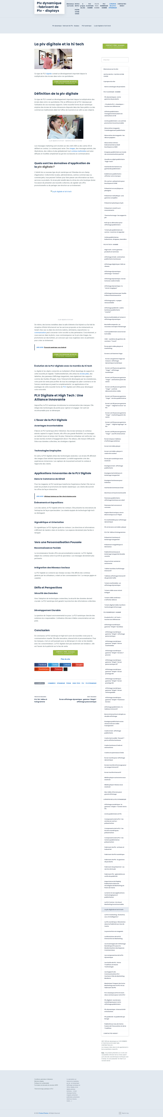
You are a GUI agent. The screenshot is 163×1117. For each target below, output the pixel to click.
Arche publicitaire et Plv (113, 814)
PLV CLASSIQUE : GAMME (89, 6)
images (72, 148)
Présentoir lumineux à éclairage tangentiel (112, 538)
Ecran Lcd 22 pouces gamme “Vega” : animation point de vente (115, 380)
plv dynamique (91, 683)
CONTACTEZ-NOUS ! (122, 5)
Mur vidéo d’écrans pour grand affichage (113, 793)
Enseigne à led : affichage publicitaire (113, 467)
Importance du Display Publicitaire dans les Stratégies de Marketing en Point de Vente (114, 884)
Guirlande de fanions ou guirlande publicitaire (113, 168)
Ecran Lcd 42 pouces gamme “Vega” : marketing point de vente (115, 415)
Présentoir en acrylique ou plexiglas (113, 189)
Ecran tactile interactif (112, 772)
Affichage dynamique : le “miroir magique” (113, 287)
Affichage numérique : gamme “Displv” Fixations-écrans (115, 700)
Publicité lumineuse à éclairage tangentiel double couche (114, 554)
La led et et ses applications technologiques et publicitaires (114, 895)
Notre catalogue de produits (114, 87)
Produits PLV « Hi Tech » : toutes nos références (113, 618)
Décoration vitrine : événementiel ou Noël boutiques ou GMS (112, 145)
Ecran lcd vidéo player (112, 446)
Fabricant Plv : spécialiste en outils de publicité (114, 875)
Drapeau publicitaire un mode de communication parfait (115, 153)
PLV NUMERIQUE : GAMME (104, 6)
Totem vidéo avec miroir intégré (113, 591)
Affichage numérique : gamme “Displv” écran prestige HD (113, 671)
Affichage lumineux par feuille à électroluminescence (115, 294)
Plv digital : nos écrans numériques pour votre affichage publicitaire (112, 1002)
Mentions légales (39, 1081)
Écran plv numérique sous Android (113, 460)
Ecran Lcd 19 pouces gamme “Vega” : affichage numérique (115, 370)
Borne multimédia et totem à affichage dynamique (114, 318)
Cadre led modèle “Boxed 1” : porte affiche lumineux (114, 739)
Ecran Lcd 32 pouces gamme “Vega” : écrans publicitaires (115, 397)
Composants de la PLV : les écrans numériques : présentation (113, 830)
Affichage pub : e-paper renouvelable (113, 302)
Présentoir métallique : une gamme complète (114, 197)
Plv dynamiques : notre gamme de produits (112, 98)
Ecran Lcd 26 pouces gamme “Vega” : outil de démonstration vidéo (115, 389)
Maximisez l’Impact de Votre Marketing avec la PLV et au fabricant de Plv (114, 985)
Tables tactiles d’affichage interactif (114, 570)
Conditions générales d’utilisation (43, 1079)
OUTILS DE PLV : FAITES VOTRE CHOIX (77, 9)
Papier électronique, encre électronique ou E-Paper (113, 514)
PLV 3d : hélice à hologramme (114, 532)
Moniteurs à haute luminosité (115, 493)
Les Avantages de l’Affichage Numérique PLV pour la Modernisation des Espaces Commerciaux (115, 947)
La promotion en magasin (113, 931)
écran (68, 683)
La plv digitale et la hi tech (113, 910)
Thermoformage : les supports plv (115, 216)
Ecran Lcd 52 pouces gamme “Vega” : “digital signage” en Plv (115, 424)
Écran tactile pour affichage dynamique (114, 759)
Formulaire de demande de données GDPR (46, 1085)
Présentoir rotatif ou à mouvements (112, 209)
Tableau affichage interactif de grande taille (114, 577)
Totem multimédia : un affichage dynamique (112, 584)
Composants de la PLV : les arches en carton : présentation (113, 821)
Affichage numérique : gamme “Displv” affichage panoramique (115, 634)
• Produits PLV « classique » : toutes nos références (114, 105)
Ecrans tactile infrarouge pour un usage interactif (115, 766)
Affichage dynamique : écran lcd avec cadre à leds (115, 280)
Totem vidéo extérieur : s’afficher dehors (112, 599)
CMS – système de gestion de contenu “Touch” (114, 340)
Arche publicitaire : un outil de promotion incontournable (115, 122)
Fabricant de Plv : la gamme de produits (114, 861)
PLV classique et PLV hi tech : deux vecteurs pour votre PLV (114, 994)
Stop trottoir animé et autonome (112, 562)
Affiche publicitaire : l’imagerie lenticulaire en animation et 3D (113, 114)
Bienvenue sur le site (70, 5)
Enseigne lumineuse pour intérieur (113, 481)
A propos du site (82, 6)
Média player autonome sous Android (115, 779)
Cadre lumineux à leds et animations (113, 746)
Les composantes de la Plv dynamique (113, 956)
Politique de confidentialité (41, 1083)
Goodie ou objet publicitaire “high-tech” (114, 160)
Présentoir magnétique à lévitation (113, 546)
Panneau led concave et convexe (113, 506)
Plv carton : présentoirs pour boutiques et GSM (114, 182)
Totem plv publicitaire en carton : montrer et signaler (114, 231)
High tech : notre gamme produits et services (113, 251)
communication (40, 333)
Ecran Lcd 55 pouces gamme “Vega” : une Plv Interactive (115, 433)
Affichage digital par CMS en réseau (114, 265)
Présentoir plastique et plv (113, 203)
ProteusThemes (43, 1113)
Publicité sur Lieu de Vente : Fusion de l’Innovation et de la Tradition (115, 1026)
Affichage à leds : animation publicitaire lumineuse (114, 258)
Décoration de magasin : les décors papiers (114, 136)
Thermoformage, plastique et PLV (43, 1089)
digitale (49, 74)
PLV (64, 387)
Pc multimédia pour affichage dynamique (115, 521)
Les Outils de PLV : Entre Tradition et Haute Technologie (112, 965)
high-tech (76, 683)
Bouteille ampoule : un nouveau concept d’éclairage (115, 326)
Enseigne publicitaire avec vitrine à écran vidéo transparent (114, 724)
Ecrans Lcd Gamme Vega (113, 354)
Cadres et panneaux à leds (114, 753)
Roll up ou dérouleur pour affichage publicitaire (113, 224)
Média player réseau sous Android (113, 786)
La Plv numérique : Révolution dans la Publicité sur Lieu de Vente (114, 924)
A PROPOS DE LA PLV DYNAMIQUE (113, 6)
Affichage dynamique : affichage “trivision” (112, 273)
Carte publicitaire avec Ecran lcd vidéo (115, 333)
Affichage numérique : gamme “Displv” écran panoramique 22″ (113, 662)
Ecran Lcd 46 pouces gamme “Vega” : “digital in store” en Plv (115, 406)
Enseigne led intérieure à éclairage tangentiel (113, 474)
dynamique (61, 683)
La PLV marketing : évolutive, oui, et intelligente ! (114, 916)
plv (83, 683)
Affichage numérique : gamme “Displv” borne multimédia (113, 643)
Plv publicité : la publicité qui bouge (114, 1018)
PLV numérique (39, 683)
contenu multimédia (78, 151)
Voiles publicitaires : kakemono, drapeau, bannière (115, 238)
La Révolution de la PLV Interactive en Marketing (113, 938)
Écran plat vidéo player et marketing (113, 347)
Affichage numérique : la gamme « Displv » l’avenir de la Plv (115, 806)
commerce (51, 683)
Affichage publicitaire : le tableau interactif (113, 708)
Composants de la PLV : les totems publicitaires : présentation (113, 840)
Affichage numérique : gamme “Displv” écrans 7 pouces (114, 653)
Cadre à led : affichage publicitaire (112, 732)
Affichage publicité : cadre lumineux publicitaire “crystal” (114, 310)
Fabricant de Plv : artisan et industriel (114, 848)
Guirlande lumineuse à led (113, 488)
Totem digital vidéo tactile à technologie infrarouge (114, 606)
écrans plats (84, 374)
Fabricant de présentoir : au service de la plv (114, 868)
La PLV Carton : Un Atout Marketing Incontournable (114, 903)
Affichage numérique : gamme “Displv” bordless (113, 626)
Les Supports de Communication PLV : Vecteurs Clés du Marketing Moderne (114, 975)
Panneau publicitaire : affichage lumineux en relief (114, 499)
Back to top (125, 1113)
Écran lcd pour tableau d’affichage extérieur (112, 440)
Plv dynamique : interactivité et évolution (114, 1010)
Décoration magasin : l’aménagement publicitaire (114, 129)
